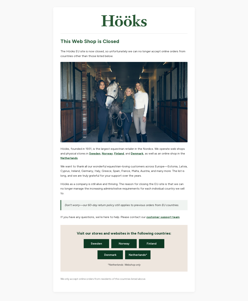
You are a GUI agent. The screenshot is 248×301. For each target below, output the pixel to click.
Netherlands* (138, 255)
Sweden (94, 153)
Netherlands (69, 158)
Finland (119, 153)
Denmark (137, 153)
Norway (107, 153)
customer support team (163, 217)
